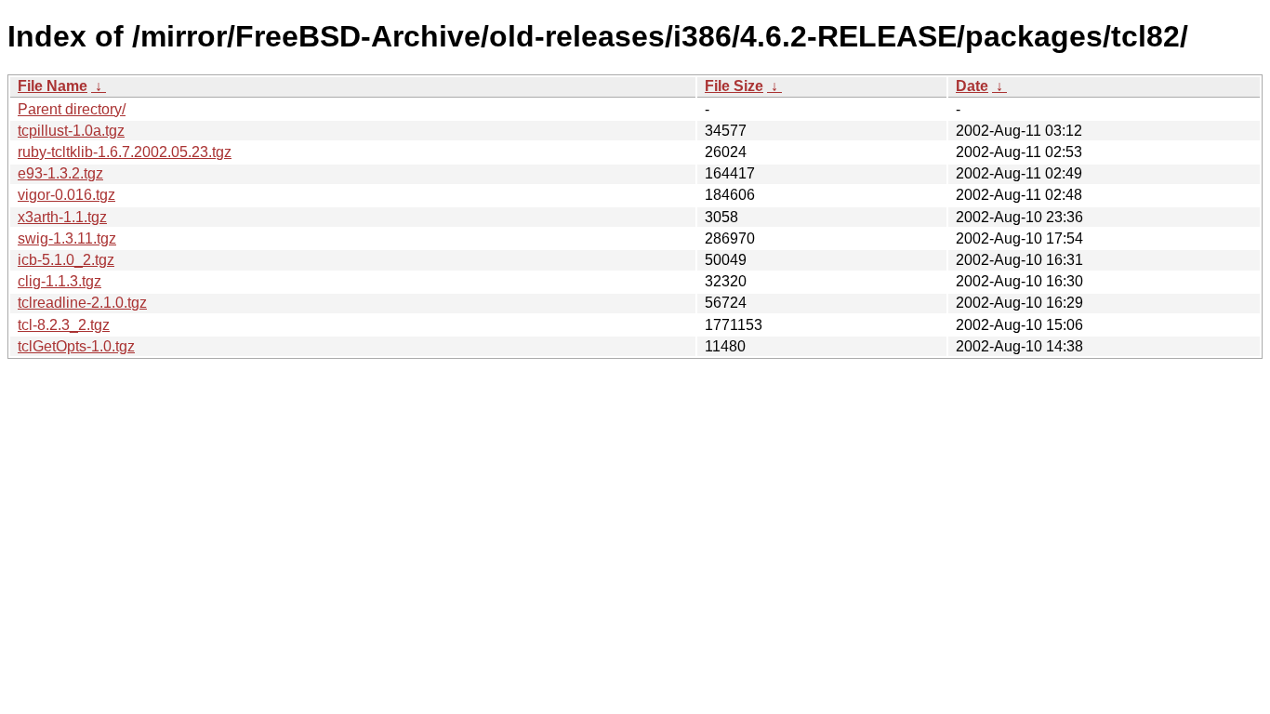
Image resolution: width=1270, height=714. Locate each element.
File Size (734, 86)
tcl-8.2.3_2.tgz (64, 325)
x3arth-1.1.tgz (62, 217)
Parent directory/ (72, 109)
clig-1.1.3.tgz (59, 281)
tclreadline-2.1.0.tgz (82, 303)
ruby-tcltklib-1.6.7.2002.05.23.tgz (125, 152)
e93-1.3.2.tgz (60, 173)
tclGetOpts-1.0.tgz (76, 346)
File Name (52, 86)
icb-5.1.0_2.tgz (66, 260)
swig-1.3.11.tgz (67, 238)
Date (972, 86)
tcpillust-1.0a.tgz (71, 131)
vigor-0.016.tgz (66, 195)
